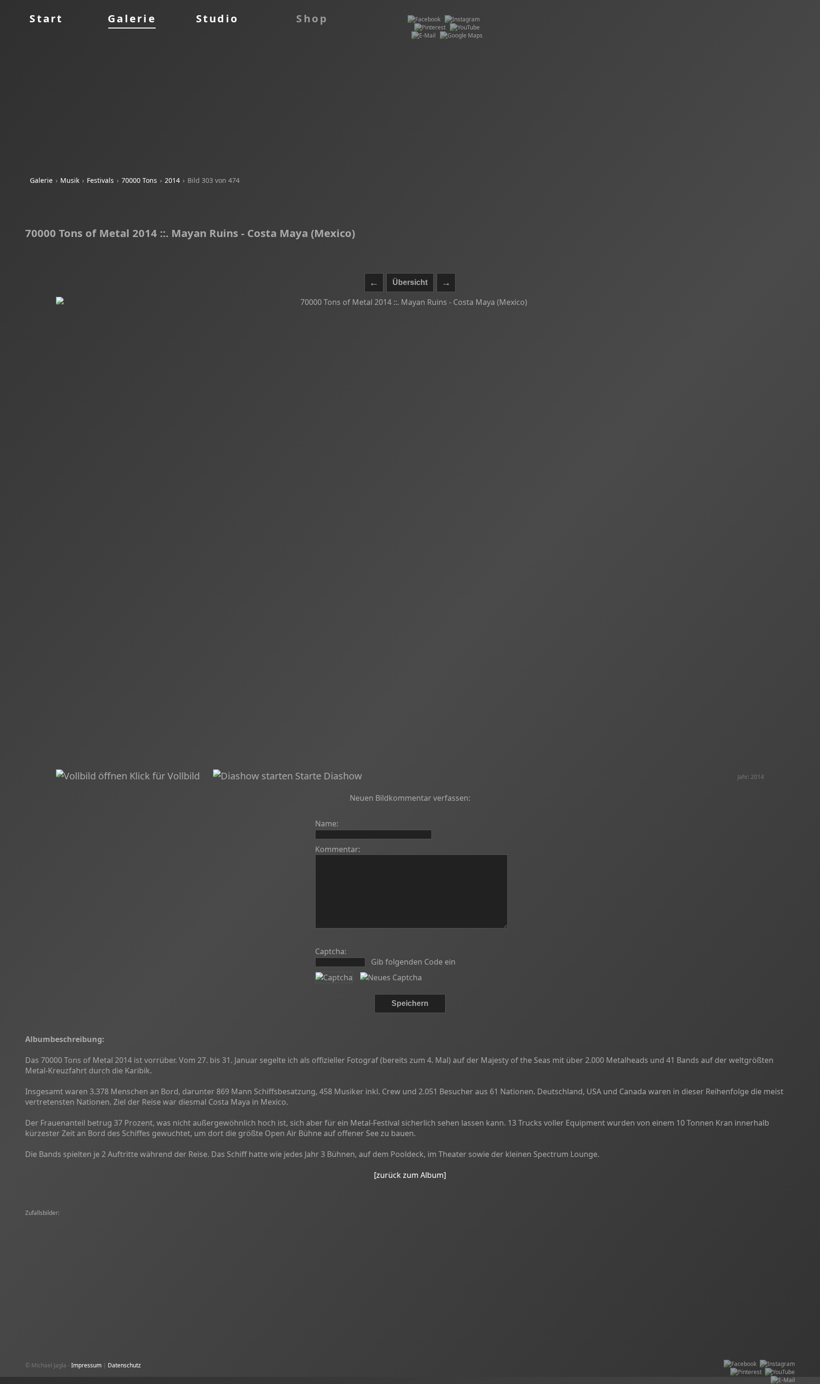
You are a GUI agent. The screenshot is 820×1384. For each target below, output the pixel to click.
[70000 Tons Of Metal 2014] (688, 1246)
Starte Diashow (327, 775)
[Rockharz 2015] (337, 1237)
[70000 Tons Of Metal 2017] (688, 1221)
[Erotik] (507, 1229)
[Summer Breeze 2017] (201, 1221)
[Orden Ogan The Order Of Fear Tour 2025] (222, 1246)
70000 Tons (139, 180)
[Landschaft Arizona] (620, 1246)
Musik (69, 180)
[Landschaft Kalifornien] (135, 1221)
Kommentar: (337, 849)
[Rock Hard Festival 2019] (758, 1229)
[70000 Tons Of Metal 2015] (333, 1221)
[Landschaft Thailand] (263, 1229)
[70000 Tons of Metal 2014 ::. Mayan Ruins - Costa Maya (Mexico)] (410, 533)
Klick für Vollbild (163, 775)
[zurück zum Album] (410, 1175)
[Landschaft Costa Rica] (416, 1246)
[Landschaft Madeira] (391, 1237)
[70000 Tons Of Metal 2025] (64, 1221)
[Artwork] (105, 1237)
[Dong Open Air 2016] (56, 1246)
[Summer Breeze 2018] (326, 1229)
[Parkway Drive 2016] (466, 1229)
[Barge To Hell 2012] (555, 1237)
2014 (172, 180)
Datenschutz (124, 1365)
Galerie (41, 180)
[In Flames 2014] (168, 1254)
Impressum (86, 1365)
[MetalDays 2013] (609, 1237)
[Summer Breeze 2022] (58, 1237)
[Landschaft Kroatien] (264, 1221)
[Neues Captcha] (391, 977)
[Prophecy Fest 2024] (149, 1237)
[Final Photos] (506, 1237)
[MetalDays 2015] (752, 1221)
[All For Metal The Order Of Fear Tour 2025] (85, 1254)
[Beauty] (423, 1229)
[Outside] (741, 1246)
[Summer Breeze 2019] (690, 1229)
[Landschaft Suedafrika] (405, 1221)
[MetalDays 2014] (384, 1229)
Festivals (100, 180)
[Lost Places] (110, 1229)
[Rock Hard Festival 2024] (622, 1229)
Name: (326, 823)
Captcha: (330, 951)
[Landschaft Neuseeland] (615, 1221)
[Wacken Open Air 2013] (553, 1229)
